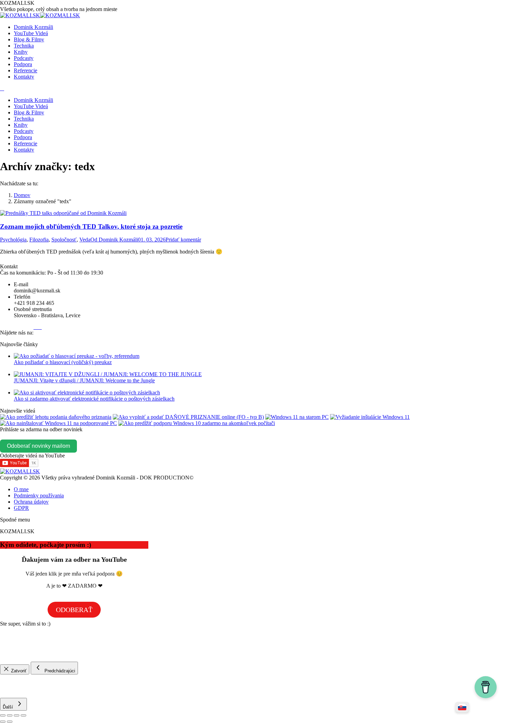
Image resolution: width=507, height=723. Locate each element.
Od (114, 239)
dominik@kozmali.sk (37, 290)
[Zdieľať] (9, 715)
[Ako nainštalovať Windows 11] (58, 423)
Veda (84, 239)
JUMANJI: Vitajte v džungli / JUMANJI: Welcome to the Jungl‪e (84, 380)
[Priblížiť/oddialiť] (23, 715)
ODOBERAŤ (74, 609)
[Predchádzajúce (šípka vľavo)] (3, 722)
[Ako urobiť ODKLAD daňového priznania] (55, 417)
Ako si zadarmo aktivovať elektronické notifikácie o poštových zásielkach (94, 399)
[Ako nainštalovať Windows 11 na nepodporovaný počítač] (297, 417)
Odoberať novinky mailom (38, 446)
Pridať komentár (183, 239)
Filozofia (39, 239)
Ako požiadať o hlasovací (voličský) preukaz (63, 362)
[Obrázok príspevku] (76, 356)
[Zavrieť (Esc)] (3, 715)
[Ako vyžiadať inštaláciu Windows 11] (370, 417)
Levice (73, 315)
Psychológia (13, 239)
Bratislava (52, 315)
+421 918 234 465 (34, 303)
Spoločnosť (64, 239)
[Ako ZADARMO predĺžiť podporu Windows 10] (196, 423)
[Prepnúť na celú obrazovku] (16, 715)
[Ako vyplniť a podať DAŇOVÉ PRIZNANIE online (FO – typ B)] (188, 417)
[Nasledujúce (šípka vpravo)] (9, 722)
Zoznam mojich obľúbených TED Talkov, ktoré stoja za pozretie (91, 226)
